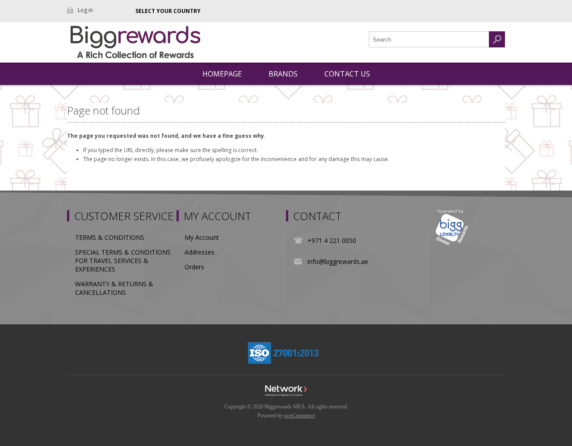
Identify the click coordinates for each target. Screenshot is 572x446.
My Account (202, 237)
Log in (85, 10)
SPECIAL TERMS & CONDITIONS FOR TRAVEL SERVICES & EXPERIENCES (123, 260)
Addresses (199, 252)
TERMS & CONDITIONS (109, 237)
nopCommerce (299, 415)
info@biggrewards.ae (337, 261)
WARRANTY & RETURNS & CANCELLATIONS (114, 288)
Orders (194, 267)
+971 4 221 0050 (331, 240)
